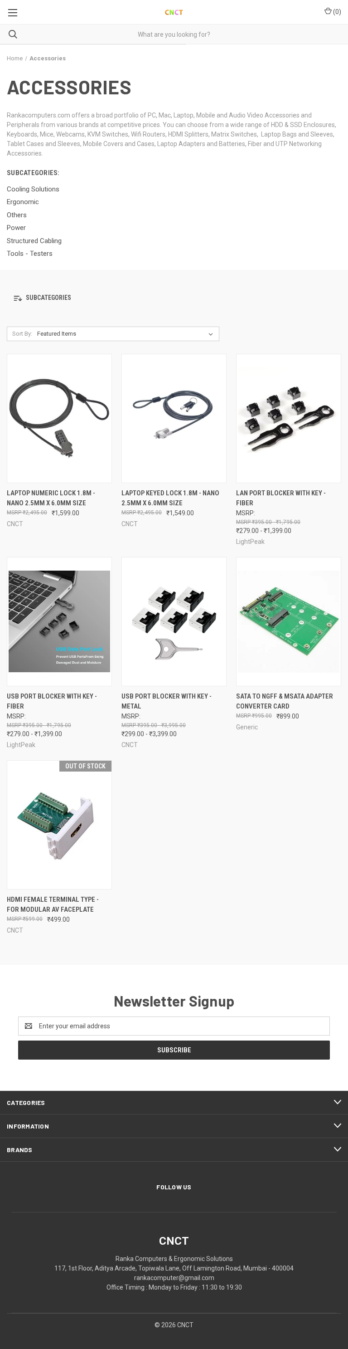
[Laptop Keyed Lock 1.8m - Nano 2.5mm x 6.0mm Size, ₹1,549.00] (174, 418)
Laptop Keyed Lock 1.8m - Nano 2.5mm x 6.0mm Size (170, 498)
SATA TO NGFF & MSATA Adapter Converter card (284, 701)
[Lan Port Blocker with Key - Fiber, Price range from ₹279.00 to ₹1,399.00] (288, 418)
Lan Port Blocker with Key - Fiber (281, 498)
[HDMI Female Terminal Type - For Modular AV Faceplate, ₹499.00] (59, 825)
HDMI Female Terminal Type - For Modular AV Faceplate (53, 904)
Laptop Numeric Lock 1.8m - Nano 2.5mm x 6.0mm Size (51, 498)
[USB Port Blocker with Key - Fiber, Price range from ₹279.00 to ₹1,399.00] (59, 621)
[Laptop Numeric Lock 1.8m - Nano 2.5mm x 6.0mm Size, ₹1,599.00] (59, 418)
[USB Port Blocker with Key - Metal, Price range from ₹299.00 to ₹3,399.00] (174, 621)
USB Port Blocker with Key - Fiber (52, 701)
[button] (174, 298)
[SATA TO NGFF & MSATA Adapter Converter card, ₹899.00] (288, 621)
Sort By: (22, 333)
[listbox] (127, 334)
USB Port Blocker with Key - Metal (166, 701)
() (336, 11)
